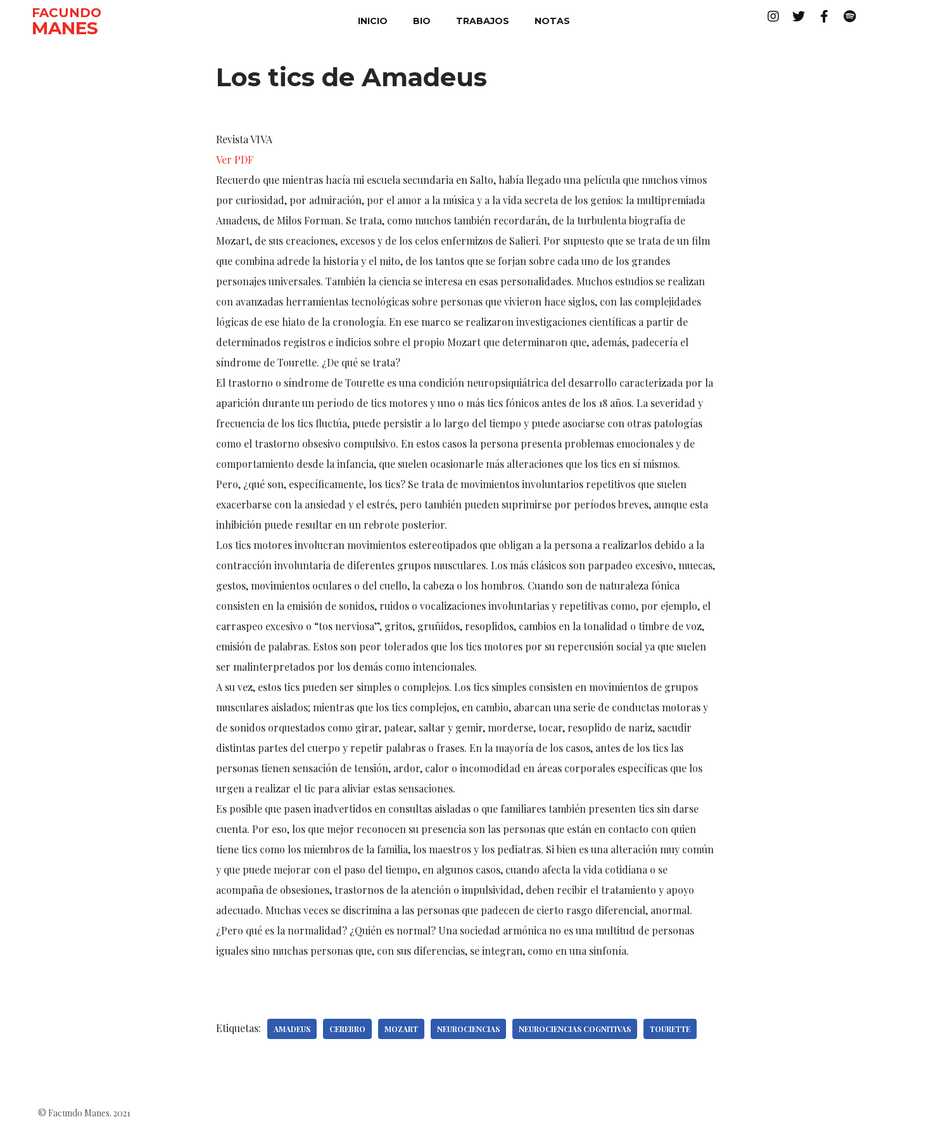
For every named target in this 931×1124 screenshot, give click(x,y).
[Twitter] (798, 16)
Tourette (670, 1029)
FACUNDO (66, 12)
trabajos (482, 21)
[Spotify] (849, 16)
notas (552, 21)
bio (422, 21)
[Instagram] (773, 16)
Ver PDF (234, 159)
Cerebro (347, 1029)
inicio (373, 21)
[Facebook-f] (824, 16)
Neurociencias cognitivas (575, 1029)
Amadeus (292, 1029)
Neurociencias (468, 1029)
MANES (65, 28)
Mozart (401, 1029)
